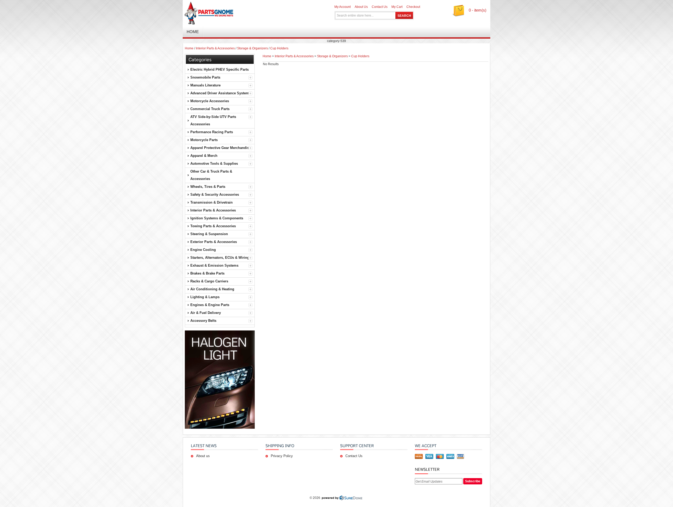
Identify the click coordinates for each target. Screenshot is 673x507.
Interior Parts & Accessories (215, 48)
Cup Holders (279, 48)
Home (189, 48)
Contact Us (380, 7)
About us (203, 456)
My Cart (396, 7)
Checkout (413, 7)
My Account (342, 7)
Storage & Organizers (252, 48)
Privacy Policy (282, 456)
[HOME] (244, 13)
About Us (361, 7)
